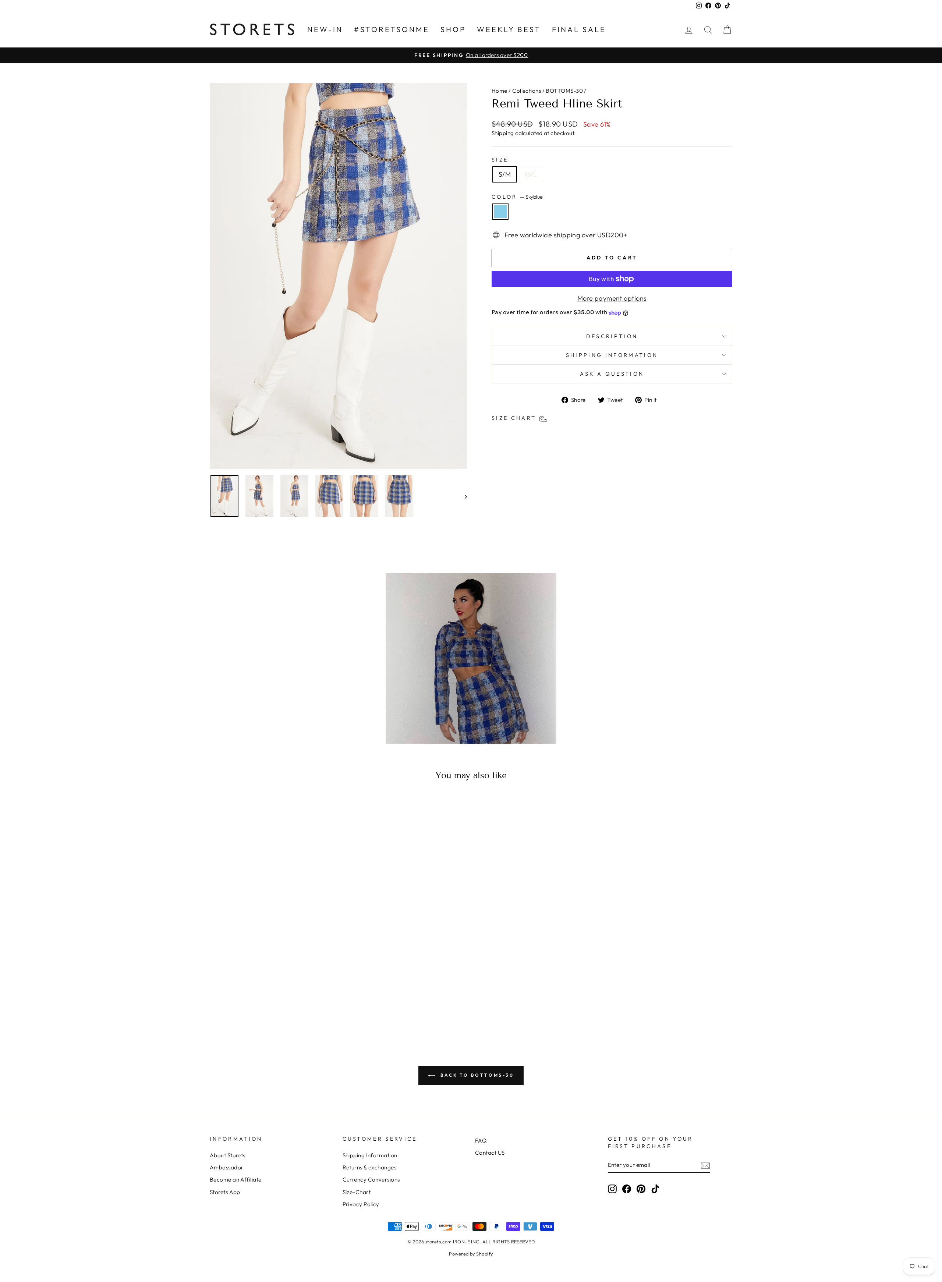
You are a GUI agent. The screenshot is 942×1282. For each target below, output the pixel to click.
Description (612, 336)
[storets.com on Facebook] (626, 1188)
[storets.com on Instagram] (612, 1188)
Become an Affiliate (236, 1179)
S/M (505, 174)
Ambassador (227, 1167)
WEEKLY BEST (509, 29)
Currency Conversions (371, 1179)
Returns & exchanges (370, 1167)
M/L (531, 174)
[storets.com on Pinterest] (641, 1188)
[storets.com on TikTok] (655, 1188)
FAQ (480, 1140)
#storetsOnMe (391, 29)
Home (499, 90)
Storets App (225, 1192)
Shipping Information (370, 1155)
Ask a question (612, 374)
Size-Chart (357, 1192)
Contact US (490, 1152)
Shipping (503, 133)
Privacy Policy (361, 1204)
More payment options (612, 298)
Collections (526, 90)
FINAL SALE (579, 29)
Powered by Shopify (471, 1254)
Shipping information (612, 355)
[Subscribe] (705, 1165)
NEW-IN (325, 29)
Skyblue (500, 211)
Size (500, 159)
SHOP (453, 29)
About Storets (227, 1155)
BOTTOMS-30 (564, 90)
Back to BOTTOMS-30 (476, 1075)
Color (517, 197)
